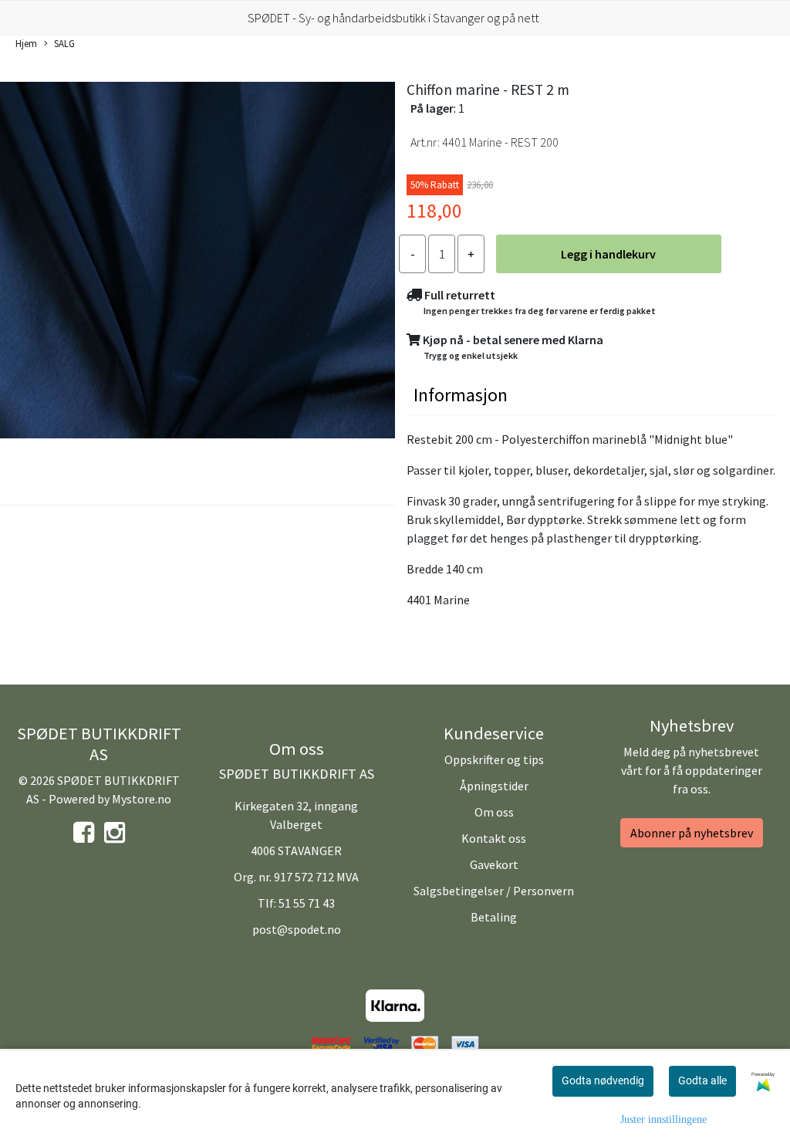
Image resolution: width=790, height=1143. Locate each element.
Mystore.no (141, 799)
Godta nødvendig (603, 1080)
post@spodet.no (296, 929)
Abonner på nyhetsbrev (691, 832)
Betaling (494, 917)
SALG (64, 43)
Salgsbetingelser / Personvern (494, 890)
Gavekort (494, 864)
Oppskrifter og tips (494, 759)
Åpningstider (494, 785)
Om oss (494, 812)
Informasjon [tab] (461, 395)
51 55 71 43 (307, 903)
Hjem (26, 43)
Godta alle (702, 1080)
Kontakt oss (493, 838)
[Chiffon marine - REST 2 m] (197, 262)
